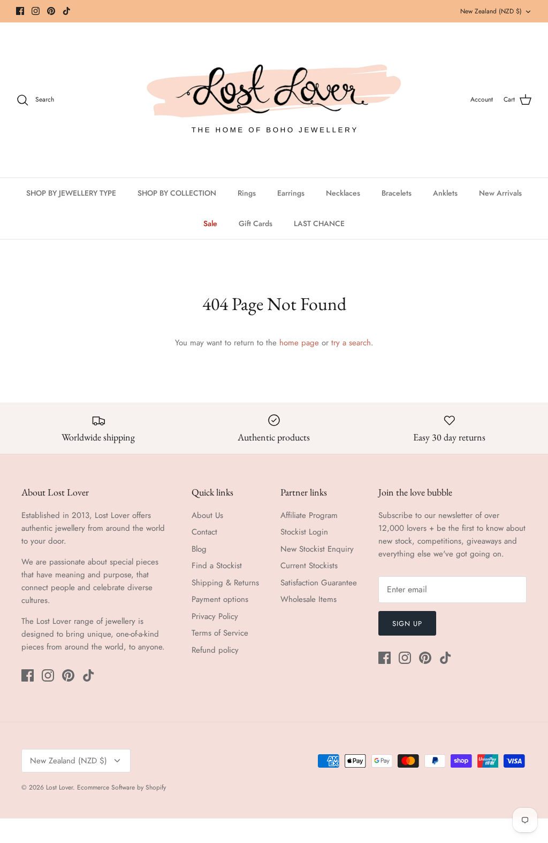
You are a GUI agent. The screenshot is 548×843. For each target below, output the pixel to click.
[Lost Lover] (274, 100)
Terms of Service (220, 633)
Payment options (220, 599)
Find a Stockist (217, 565)
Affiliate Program (309, 515)
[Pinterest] (51, 11)
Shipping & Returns (225, 583)
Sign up (407, 623)
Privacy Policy (215, 616)
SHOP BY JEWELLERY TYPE (71, 193)
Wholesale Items (308, 599)
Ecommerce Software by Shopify (121, 787)
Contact (204, 532)
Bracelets (397, 193)
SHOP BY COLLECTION (177, 193)
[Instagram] (36, 11)
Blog (199, 549)
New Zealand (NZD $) (491, 11)
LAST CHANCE (319, 223)
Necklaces (343, 193)
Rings (247, 193)
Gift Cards (255, 223)
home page (299, 343)
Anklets (445, 193)
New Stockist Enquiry (317, 549)
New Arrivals (500, 193)
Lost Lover (59, 787)
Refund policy (215, 650)
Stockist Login (304, 532)
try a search (351, 343)
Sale (210, 223)
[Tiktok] (67, 11)
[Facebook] (20, 11)
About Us (207, 515)
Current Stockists (309, 565)
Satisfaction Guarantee (318, 583)
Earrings (291, 193)
